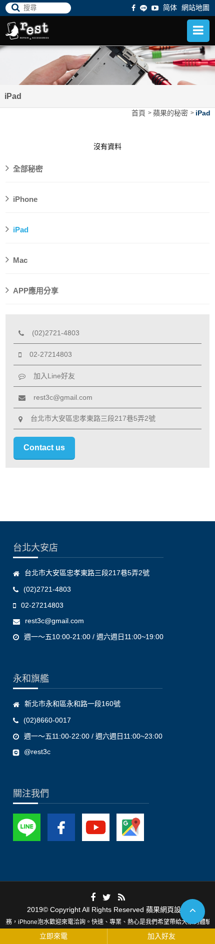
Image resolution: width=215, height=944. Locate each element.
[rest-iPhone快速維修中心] (46, 30)
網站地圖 (196, 7)
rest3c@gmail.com (59, 397)
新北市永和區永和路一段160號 (72, 704)
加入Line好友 (50, 376)
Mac (20, 260)
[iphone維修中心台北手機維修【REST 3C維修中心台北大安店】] (107, 65)
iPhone (25, 199)
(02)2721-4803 (52, 333)
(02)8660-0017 (47, 720)
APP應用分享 (35, 290)
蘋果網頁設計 (167, 910)
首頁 (139, 113)
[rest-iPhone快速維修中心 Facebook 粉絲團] (61, 827)
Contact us (44, 447)
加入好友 (162, 936)
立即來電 (54, 936)
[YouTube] (96, 827)
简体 (170, 7)
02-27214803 (47, 354)
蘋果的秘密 (170, 113)
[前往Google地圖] (130, 827)
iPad (203, 113)
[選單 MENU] (198, 30)
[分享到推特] (106, 897)
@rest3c (37, 752)
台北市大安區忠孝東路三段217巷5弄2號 (89, 418)
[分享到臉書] (93, 897)
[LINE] (143, 7)
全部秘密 (28, 168)
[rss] (121, 897)
